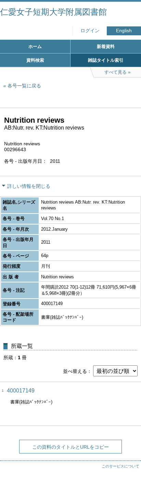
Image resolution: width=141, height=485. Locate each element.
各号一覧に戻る (24, 85)
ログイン (90, 30)
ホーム (35, 46)
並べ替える (75, 371)
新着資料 (106, 46)
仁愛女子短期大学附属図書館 (53, 11)
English (124, 30)
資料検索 (35, 60)
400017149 (21, 390)
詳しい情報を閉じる (28, 186)
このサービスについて (120, 466)
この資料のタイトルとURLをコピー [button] (70, 447)
